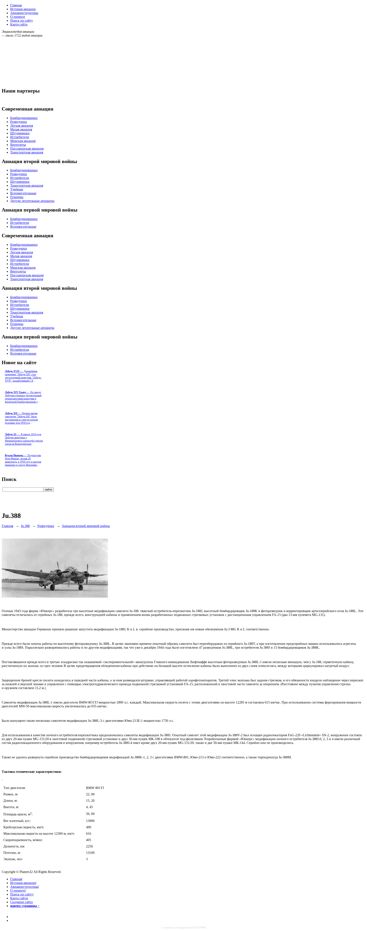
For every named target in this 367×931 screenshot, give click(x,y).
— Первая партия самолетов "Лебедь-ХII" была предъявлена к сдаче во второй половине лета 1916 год (21, 418)
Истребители (19, 137)
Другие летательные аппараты (32, 201)
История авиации (23, 9)
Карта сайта (18, 24)
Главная (16, 5)
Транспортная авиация (26, 152)
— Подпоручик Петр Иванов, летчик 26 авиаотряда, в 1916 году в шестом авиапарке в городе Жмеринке (23, 460)
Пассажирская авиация (27, 148)
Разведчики (18, 122)
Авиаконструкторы (24, 13)
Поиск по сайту (21, 20)
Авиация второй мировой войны (86, 526)
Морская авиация (22, 141)
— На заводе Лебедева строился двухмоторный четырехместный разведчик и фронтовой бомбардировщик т (23, 397)
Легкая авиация (21, 125)
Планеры (16, 197)
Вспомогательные (23, 193)
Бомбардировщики (24, 118)
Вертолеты (18, 144)
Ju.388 (25, 526)
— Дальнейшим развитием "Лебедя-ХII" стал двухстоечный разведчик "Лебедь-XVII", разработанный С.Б (23, 376)
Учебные (16, 189)
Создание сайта (21, 902)
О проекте (17, 16)
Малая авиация (21, 129)
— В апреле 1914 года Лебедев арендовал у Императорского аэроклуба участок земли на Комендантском (24, 439)
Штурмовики (20, 133)
